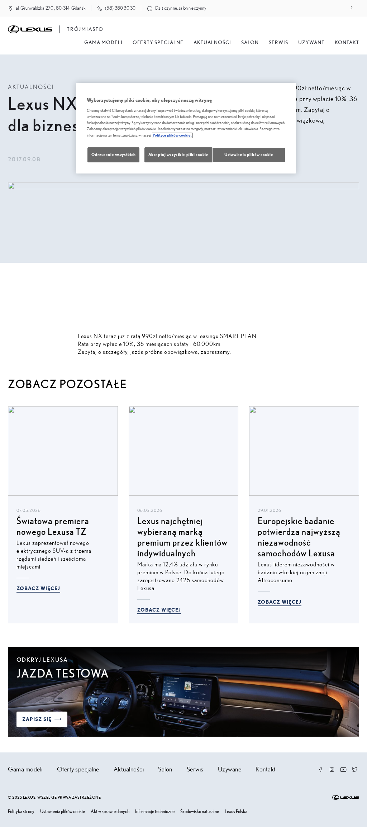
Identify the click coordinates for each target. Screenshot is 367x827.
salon (250, 42)
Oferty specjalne (158, 42)
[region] (186, 128)
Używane (311, 42)
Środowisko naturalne (199, 811)
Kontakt (347, 42)
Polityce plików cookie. (172, 135)
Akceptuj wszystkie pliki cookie (178, 155)
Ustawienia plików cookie (62, 811)
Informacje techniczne (155, 811)
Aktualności (212, 42)
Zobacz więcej (38, 588)
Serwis (278, 42)
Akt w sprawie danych (110, 811)
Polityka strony (21, 811)
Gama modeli (103, 42)
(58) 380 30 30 (120, 8)
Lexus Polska (236, 811)
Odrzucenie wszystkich (113, 155)
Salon (165, 769)
